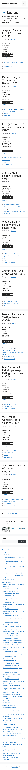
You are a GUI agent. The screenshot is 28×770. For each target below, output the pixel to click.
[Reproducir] (4, 55)
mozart (6, 455)
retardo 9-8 (5, 354)
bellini (5, 260)
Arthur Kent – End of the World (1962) (13, 272)
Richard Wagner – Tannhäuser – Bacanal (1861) (12, 80)
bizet (5, 162)
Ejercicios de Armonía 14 (12, 679)
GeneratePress (14, 767)
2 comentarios (8, 306)
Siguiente (13, 513)
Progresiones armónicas (9, 707)
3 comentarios (8, 69)
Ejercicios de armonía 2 (11, 595)
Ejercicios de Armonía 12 (12, 665)
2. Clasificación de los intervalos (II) (15, 564)
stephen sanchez (9, 66)
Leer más (5, 58)
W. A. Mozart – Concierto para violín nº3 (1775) (11, 419)
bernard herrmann (9, 356)
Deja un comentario (9, 262)
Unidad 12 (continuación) (12, 663)
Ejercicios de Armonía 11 (12, 656)
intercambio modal (9, 62)
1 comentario (7, 115)
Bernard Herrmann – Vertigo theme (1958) (14, 317)
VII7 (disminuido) (11, 111)
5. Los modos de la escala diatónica (13, 573)
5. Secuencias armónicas (10, 727)
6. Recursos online (8, 579)
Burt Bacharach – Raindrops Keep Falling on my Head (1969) (13, 372)
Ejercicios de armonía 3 (11, 602)
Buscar (4, 538)
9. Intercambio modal (9, 742)
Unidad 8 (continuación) (11, 635)
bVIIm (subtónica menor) (11, 157)
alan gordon (7, 211)
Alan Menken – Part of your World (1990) (13, 468)
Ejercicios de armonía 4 (11, 609)
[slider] (11, 55)
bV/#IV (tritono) (12, 350)
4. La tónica (6, 570)
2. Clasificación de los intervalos (12, 561)
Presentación (6, 554)
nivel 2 (4, 64)
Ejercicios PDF (6, 550)
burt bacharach (8, 406)
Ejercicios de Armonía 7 (11, 629)
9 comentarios (8, 164)
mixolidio (18, 207)
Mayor (17, 62)
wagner (6, 113)
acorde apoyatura (9, 109)
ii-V (10, 253)
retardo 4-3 (21, 352)
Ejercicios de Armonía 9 (11, 645)
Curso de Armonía (7, 582)
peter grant (15, 211)
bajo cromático (8, 499)
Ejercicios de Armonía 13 (12, 672)
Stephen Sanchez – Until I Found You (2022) (13, 33)
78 (8, 513)
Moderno (22, 62)
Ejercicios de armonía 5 (11, 615)
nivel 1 (8, 160)
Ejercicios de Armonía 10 (12, 651)
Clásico (17, 109)
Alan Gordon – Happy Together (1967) (11, 175)
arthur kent (7, 303)
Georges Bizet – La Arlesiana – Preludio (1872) (13, 127)
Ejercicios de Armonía (8, 705)
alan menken (7, 503)
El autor (4, 552)
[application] (7, 55)
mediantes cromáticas (8, 207)
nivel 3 (18, 253)
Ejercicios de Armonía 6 (11, 622)
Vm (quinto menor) (17, 209)
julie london (14, 303)
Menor (4, 352)
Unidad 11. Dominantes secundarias (13, 654)
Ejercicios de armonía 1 (11, 589)
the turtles (22, 211)
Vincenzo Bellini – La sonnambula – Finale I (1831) (12, 224)
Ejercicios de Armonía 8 (11, 638)
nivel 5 (4, 111)
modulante (9, 352)
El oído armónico (9, 4)
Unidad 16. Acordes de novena (12, 685)
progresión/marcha (7, 256)
